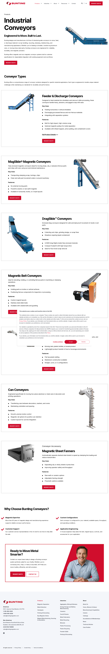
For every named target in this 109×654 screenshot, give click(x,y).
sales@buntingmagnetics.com (11, 615)
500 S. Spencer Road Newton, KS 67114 (13, 609)
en (86, 3)
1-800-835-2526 (8, 613)
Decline (84, 341)
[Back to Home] (16, 3)
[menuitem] (41, 3)
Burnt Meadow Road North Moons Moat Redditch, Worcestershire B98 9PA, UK (13, 623)
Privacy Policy (23, 321)
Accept (71, 341)
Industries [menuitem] (63, 600)
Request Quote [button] (96, 3)
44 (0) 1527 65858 (8, 627)
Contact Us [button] (32, 574)
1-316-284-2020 (8, 611)
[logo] (13, 602)
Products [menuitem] (40, 600)
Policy (48, 332)
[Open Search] (82, 3)
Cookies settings (58, 341)
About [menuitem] (84, 600)
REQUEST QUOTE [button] (11, 62)
